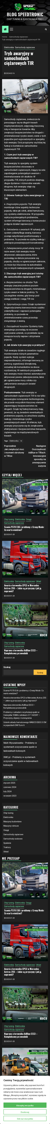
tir (21, 441)
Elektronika (9, 47)
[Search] (46, 29)
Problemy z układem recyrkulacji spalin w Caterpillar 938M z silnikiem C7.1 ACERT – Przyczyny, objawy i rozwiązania (21, 715)
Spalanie (7, 843)
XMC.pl (6, 757)
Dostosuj (25, 1112)
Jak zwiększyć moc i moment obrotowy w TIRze (14, 451)
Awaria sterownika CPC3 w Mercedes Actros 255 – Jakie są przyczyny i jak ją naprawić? (22, 588)
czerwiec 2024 (9, 787)
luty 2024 (7, 791)
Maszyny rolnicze (11, 826)
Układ (38, 581)
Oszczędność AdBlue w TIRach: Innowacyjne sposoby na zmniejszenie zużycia (37, 456)
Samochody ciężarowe (25, 47)
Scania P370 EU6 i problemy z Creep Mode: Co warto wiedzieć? (24, 528)
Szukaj (6, 667)
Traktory (7, 847)
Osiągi (28, 519)
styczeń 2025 (9, 783)
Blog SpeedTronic (25, 14)
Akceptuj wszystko (25, 1105)
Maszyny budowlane (12, 821)
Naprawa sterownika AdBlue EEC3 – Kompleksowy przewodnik (21, 652)
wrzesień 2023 (9, 796)
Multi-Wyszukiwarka (13, 743)
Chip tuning (9, 519)
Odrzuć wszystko (25, 1119)
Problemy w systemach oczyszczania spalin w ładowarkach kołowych (20, 747)
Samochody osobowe (12, 839)
